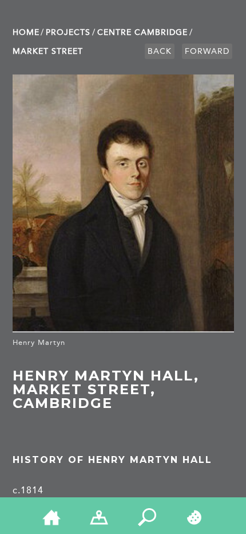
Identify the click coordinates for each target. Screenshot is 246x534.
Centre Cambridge (142, 32)
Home (26, 32)
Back (160, 51)
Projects (68, 32)
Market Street (48, 51)
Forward (207, 51)
